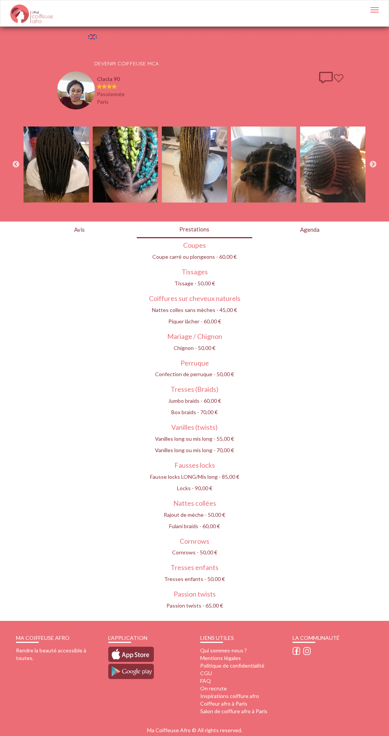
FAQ (181, 36)
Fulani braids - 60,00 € (194, 526)
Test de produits (223, 36)
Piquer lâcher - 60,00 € (194, 321)
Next (373, 164)
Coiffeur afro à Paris (223, 703)
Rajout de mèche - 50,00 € (194, 514)
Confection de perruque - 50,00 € (194, 374)
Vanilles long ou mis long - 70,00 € (194, 450)
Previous (16, 164)
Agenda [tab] (309, 229)
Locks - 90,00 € (194, 488)
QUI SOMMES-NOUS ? (138, 36)
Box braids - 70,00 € (194, 412)
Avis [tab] (79, 229)
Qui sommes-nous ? (223, 650)
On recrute (213, 688)
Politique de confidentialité (232, 665)
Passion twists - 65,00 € (194, 605)
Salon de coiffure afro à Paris (233, 711)
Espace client (278, 36)
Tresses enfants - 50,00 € (194, 579)
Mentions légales (220, 658)
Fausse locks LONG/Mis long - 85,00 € (194, 476)
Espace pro (326, 36)
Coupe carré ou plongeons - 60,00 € (194, 256)
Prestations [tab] (194, 229)
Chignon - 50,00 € (194, 348)
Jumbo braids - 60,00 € (194, 400)
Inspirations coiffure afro (229, 696)
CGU (206, 673)
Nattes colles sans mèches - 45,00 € (194, 310)
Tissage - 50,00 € (194, 283)
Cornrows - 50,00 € (194, 552)
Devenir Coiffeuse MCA (126, 63)
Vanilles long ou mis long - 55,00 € (194, 438)
